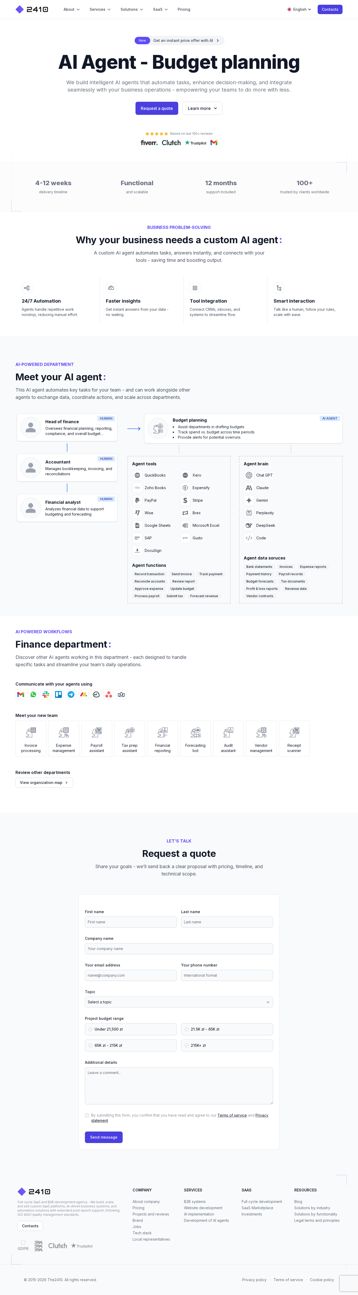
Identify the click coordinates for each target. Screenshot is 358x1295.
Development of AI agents (206, 1220)
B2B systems (195, 1201)
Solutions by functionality (315, 1214)
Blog (298, 1201)
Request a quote (157, 108)
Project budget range (104, 1018)
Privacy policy (254, 1279)
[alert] (179, 40)
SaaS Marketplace (257, 1208)
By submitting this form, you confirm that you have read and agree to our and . (179, 1118)
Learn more (199, 108)
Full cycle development (262, 1201)
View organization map (41, 782)
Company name (99, 938)
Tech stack (142, 1233)
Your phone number (199, 965)
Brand (138, 1220)
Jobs (137, 1226)
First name (94, 911)
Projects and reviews (151, 1214)
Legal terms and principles (317, 1220)
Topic (90, 991)
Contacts (330, 9)
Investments (252, 1214)
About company (146, 1201)
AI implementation (199, 1214)
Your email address (102, 965)
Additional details (101, 1062)
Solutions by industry (312, 1208)
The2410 (55, 1279)
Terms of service (232, 1115)
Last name (190, 911)
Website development (203, 1208)
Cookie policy (322, 1279)
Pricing (138, 1208)
